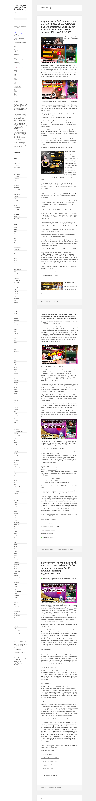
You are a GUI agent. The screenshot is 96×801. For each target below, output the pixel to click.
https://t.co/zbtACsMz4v (70, 289)
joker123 (15, 39)
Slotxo (15, 449)
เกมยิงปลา (16, 586)
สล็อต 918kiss (16, 529)
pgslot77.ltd (16, 380)
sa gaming (65, 614)
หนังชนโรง (16, 37)
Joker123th (20, 645)
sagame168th (16, 415)
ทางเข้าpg (16, 493)
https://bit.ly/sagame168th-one (48, 754)
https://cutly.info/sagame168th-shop (50, 526)
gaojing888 (16, 293)
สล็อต (15, 526)
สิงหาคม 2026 (16, 161)
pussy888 (16, 43)
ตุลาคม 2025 (16, 183)
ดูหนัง (15, 41)
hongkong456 (16, 300)
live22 (15, 51)
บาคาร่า (15, 81)
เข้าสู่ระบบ (16, 626)
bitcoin (15, 267)
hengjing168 (16, 298)
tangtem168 (16, 460)
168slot (15, 227)
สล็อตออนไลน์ (16, 562)
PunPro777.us (16, 400)
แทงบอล (15, 613)
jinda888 (15, 311)
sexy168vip (16, 427)
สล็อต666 (15, 540)
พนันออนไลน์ (16, 509)
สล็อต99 (15, 74)
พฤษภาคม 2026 (17, 167)
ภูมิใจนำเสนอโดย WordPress (47, 798)
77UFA (15, 240)
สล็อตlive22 (16, 553)
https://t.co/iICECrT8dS (48, 537)
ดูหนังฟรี (15, 57)
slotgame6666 (16, 447)
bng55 (15, 271)
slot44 (15, 75)
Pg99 (15, 364)
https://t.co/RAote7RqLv (47, 772)
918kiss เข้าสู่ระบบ (17, 247)
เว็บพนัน (15, 604)
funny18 (15, 289)
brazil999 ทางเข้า (17, 280)
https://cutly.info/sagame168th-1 (49, 279)
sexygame (16, 433)
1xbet (15, 236)
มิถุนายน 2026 (16, 165)
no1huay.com (16, 344)
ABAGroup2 (16, 253)
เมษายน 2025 (16, 196)
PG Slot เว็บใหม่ (17, 358)
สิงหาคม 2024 (16, 214)
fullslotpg (16, 50)
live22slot (16, 333)
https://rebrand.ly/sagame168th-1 (49, 275)
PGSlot (15, 371)
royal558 (15, 411)
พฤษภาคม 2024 (17, 218)
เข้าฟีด (15, 628)
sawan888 (16, 420)
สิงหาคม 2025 (16, 187)
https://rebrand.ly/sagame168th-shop (50, 523)
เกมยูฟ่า (15, 589)
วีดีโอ (43, 549)
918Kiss (15, 245)
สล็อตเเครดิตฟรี (17, 571)
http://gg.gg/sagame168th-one (48, 765)
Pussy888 (16, 402)
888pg (15, 242)
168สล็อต (15, 229)
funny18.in (16, 291)
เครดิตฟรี (15, 593)
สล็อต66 (15, 538)
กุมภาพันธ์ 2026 (17, 174)
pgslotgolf (16, 387)
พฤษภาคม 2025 (17, 194)
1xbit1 (15, 238)
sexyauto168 (16, 429)
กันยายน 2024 (16, 212)
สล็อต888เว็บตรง (17, 546)
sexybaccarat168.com (18, 431)
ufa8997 (15, 469)
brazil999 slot (16, 276)
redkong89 (16, 409)
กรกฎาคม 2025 (17, 189)
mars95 (15, 340)
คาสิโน (15, 484)
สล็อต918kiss (16, 549)
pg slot (15, 46)
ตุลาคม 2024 (16, 209)
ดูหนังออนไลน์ (16, 54)
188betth (15, 94)
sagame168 (61, 240)
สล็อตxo (15, 558)
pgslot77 (15, 378)
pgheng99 (16, 367)
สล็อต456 (15, 533)
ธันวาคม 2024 (16, 205)
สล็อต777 (15, 542)
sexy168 (15, 424)
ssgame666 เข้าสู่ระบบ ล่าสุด (19, 455)
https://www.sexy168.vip (19, 61)
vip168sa (15, 480)
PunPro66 (16, 393)
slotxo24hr (16, 451)
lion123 (15, 329)
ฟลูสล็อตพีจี (16, 513)
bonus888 (18, 643)
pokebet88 (16, 391)
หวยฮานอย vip (17, 582)
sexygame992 (16, 438)
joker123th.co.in (17, 320)
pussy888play (16, 407)
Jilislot (15, 307)
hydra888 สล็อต (17, 302)
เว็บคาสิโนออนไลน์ (17, 600)
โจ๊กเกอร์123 (16, 35)
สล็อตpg (15, 555)
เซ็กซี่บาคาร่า (16, 595)
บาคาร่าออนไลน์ (17, 45)
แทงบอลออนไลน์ (17, 615)
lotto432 (15, 336)
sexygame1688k (17, 435)
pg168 (15, 360)
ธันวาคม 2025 (16, 178)
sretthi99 (15, 453)
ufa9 (15, 471)
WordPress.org (17, 633)
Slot (14, 440)
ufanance (16, 478)
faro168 (15, 284)
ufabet (15, 473)
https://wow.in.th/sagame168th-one (50, 761)
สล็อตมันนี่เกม (16, 560)
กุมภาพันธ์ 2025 (17, 200)
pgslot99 (15, 49)
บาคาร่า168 (16, 498)
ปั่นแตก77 (15, 506)
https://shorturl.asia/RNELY (71, 286)
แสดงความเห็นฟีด (17, 630)
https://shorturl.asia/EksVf (50, 775)
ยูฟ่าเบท (15, 520)
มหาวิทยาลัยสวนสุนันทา (18, 515)
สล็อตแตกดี (16, 573)
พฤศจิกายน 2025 (17, 181)
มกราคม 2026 (16, 176)
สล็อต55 (15, 535)
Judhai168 (16, 324)
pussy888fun (16, 404)
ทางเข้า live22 (16, 491)
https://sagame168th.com (19, 38)
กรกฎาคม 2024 (17, 216)
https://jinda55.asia (18, 73)
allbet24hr (16, 256)
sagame (15, 413)
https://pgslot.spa (17, 87)
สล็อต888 (15, 544)
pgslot (15, 47)
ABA (14, 251)
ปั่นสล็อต (15, 502)
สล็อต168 (15, 71)
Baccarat (15, 262)
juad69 (15, 322)
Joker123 (15, 313)
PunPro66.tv (16, 395)
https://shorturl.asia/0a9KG (48, 530)
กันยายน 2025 (16, 185)
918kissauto (16, 249)
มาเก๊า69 (15, 518)
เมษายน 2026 (16, 169)
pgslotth (15, 93)
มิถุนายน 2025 (16, 192)
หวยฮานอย (16, 580)
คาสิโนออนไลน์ (17, 486)
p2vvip (15, 349)
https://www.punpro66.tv (19, 59)
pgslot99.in (16, 382)
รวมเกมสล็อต (16, 522)
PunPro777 (16, 398)
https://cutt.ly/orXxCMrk (47, 533)
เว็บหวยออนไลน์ (17, 611)
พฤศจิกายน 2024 (17, 207)
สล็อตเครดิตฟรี (16, 564)
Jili (14, 304)
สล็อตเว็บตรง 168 (17, 569)
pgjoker (15, 369)
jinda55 (15, 309)
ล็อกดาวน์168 (16, 524)
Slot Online (16, 442)
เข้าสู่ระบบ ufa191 (17, 591)
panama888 (16, 351)
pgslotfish (16, 384)
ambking (15, 260)
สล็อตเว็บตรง (16, 62)
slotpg (15, 83)
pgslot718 (16, 376)
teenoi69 (15, 462)
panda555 (16, 353)
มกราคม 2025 (16, 203)
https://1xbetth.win (18, 86)
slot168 (15, 444)
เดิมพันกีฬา (16, 597)
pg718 (15, 362)
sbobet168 (16, 422)
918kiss (15, 34)
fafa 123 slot (16, 282)
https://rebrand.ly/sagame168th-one (50, 757)
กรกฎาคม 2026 (17, 163)
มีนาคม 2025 (16, 198)
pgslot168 (16, 373)
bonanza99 (16, 273)
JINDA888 (16, 77)
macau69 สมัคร (17, 338)
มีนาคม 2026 (16, 172)
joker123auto (16, 316)
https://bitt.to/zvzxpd (69, 282)
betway (15, 265)
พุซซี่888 (15, 79)
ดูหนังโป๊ (15, 85)
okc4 (15, 347)
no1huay (15, 342)
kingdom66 (16, 327)
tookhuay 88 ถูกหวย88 (18, 467)
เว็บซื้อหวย (16, 602)
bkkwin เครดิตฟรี (17, 269)
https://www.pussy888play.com (20, 42)
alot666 (15, 258)
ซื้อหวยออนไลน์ (17, 63)
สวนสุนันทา (16, 575)
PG (25, 645)
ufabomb (15, 475)
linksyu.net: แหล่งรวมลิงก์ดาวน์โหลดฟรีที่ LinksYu (20, 7)
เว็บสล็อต (15, 609)
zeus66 (15, 482)
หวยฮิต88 (15, 584)
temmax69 (16, 464)
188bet (15, 231)
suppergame (16, 458)
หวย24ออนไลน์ (17, 577)
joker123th (16, 318)
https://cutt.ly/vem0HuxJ (47, 768)
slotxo (15, 82)
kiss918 (15, 91)
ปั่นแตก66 (15, 504)
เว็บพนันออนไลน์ (17, 606)
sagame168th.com (17, 418)
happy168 (16, 296)
